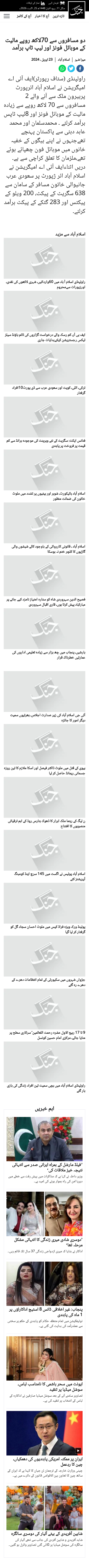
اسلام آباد (64, 60)
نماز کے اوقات (33, 3)
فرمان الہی (53, 3)
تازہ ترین (58, 16)
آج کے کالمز (24, 16)
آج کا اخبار (42, 16)
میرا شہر (80, 60)
